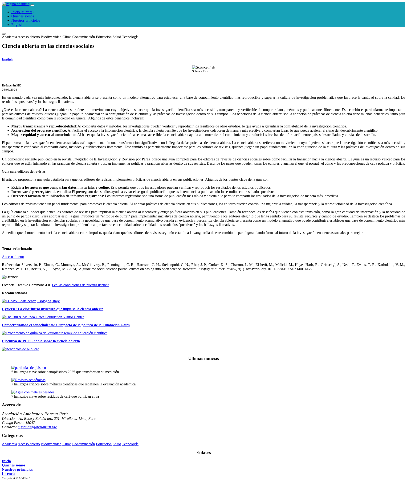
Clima (66, 37)
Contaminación (83, 37)
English (17, 25)
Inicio (22, 12)
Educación (104, 37)
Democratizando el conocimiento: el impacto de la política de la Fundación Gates (66, 325)
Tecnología (130, 37)
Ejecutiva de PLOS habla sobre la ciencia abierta (41, 341)
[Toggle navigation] (32, 5)
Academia (9, 37)
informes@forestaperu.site (37, 427)
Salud (117, 37)
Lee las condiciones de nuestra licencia (80, 285)
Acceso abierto (29, 37)
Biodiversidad (51, 37)
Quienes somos (22, 16)
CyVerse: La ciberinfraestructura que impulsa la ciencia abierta (52, 309)
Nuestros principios (25, 20)
